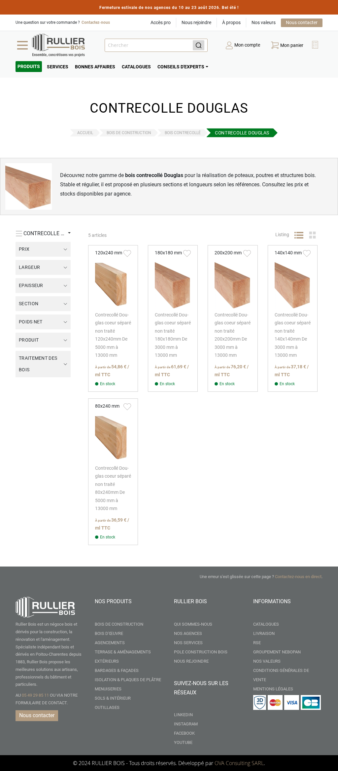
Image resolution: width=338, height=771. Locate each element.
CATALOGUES (266, 624)
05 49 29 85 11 (35, 695)
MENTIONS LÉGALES (273, 688)
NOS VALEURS (267, 661)
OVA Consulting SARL (239, 763)
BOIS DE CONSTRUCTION (129, 132)
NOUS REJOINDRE (191, 661)
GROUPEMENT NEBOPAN (277, 651)
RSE (257, 642)
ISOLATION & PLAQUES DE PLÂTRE (128, 679)
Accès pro (161, 22)
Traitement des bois (38, 363)
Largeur (29, 267)
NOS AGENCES (188, 633)
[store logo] (58, 45)
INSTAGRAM (186, 723)
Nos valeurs (264, 22)
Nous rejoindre (196, 22)
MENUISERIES (108, 688)
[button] (315, 45)
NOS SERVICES (188, 642)
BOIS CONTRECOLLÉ (183, 132)
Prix (24, 249)
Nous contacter (302, 22)
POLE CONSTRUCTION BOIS (200, 651)
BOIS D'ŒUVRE (109, 633)
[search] (156, 45)
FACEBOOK (184, 733)
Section (28, 303)
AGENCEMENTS (110, 642)
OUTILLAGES (107, 707)
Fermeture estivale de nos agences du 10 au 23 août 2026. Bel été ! (169, 7)
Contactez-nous (96, 22)
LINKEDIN (183, 714)
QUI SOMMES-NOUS (193, 624)
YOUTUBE (183, 742)
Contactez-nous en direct (298, 576)
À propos (231, 22)
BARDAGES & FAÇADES (117, 670)
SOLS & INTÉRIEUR (113, 698)
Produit (29, 340)
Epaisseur (31, 285)
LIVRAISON (264, 633)
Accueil (85, 132)
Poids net (31, 321)
